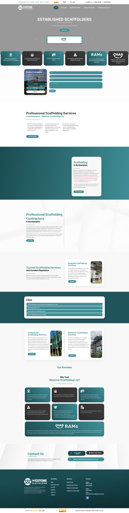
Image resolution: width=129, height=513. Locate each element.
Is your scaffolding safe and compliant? (37, 314)
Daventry (79, 178)
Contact (47, 2)
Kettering (83, 178)
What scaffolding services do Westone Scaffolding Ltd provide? (43, 304)
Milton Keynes (89, 178)
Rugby (85, 180)
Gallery (37, 2)
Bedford (82, 176)
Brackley (91, 176)
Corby (75, 178)
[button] (36, 39)
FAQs (28, 2)
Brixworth (96, 176)
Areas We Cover (22, 2)
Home (56, 7)
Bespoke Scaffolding (75, 7)
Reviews (32, 2)
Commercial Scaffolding (104, 7)
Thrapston (94, 180)
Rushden (90, 180)
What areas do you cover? (34, 307)
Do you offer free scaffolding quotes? (37, 311)
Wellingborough (84, 181)
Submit (52, 91)
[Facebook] (87, 497)
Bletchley (86, 176)
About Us (42, 2)
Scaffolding (64, 7)
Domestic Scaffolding (89, 7)
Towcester (76, 181)
